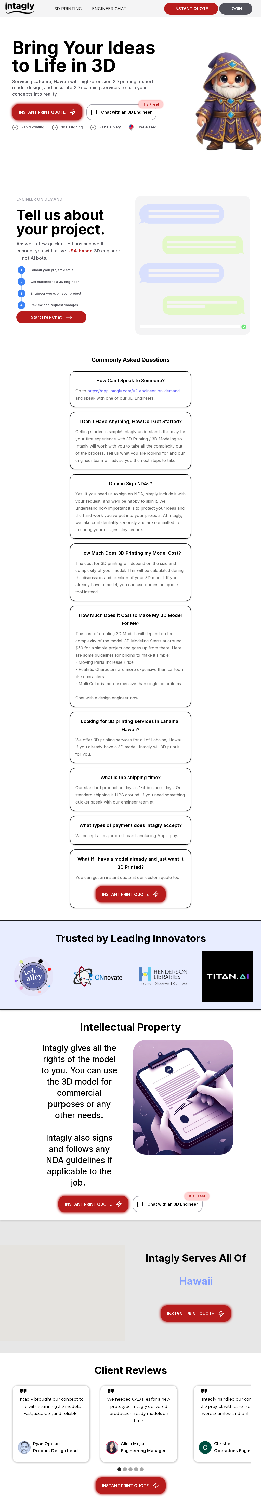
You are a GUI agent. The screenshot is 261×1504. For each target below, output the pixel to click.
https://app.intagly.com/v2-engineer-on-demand (133, 390)
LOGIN (235, 8)
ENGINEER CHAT (109, 8)
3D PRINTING (68, 8)
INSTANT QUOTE (191, 8)
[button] (119, 1469)
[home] (19, 8)
